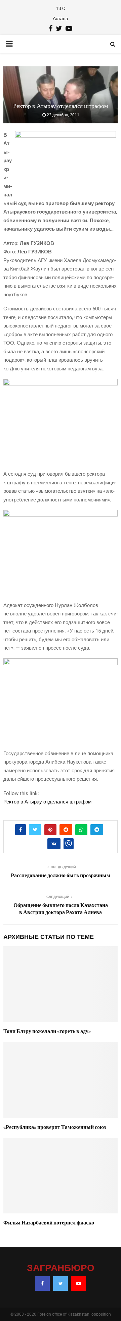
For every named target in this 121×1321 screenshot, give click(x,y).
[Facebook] (42, 1283)
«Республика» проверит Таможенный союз (54, 1127)
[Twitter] (60, 1283)
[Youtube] (78, 1283)
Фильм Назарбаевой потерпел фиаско (48, 1222)
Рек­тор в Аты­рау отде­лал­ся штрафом (47, 802)
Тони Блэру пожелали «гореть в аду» (47, 1031)
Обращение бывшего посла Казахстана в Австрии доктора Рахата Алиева (60, 909)
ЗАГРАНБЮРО (60, 1268)
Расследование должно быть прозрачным (60, 875)
